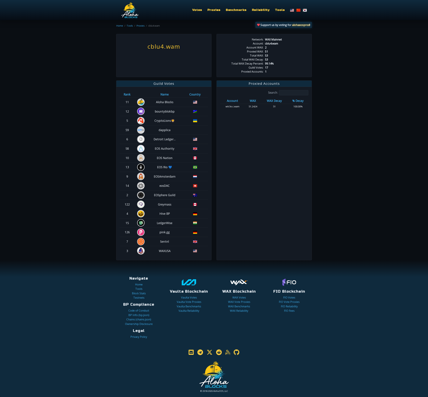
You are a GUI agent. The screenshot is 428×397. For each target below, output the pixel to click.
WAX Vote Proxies (239, 302)
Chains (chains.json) (138, 319)
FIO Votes (289, 297)
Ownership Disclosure (139, 324)
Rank (127, 94)
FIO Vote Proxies (289, 302)
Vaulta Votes (189, 297)
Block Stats (139, 293)
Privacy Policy (138, 337)
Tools (280, 10)
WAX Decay (274, 101)
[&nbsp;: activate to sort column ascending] (141, 94)
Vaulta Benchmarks (189, 306)
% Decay (298, 101)
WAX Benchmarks (239, 306)
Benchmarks (236, 10)
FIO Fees (289, 311)
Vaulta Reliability (189, 311)
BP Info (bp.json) (138, 315)
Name (164, 94)
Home (119, 25)
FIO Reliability (289, 306)
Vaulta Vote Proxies (189, 302)
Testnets (138, 298)
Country (195, 94)
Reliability (261, 10)
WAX (253, 101)
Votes (197, 10)
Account (232, 101)
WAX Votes (239, 297)
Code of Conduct (138, 310)
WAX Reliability (239, 311)
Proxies (214, 10)
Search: (273, 92)
